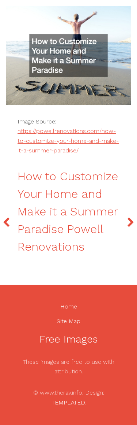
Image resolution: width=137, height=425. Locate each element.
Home (68, 306)
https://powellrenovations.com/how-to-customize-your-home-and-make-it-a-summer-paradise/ (68, 141)
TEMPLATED (68, 402)
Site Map (68, 321)
